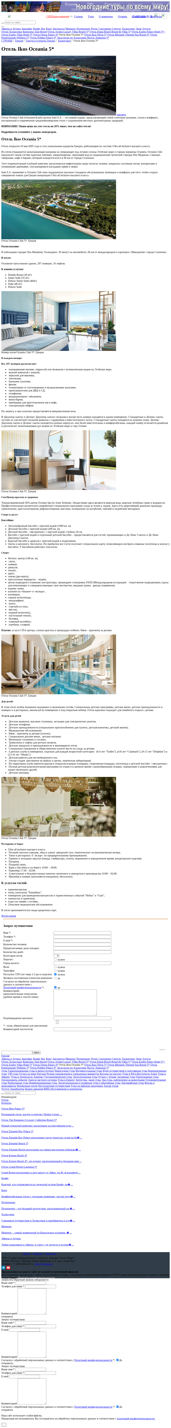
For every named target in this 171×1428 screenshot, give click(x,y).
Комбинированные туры (43, 1082)
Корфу (36, 28)
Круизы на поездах (111, 1073)
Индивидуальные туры (89, 1070)
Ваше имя (8, 1282)
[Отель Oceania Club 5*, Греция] (58, 238)
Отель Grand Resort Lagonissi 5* (19, 1166)
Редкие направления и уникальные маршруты (73, 1073)
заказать (121, 114)
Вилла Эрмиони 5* (98, 37)
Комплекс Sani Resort (35, 31)
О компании (106, 16)
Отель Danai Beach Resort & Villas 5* (110, 31)
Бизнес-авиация (34, 1088)
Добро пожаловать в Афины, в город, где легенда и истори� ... (37, 1244)
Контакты (156, 16)
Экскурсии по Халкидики (72, 37)
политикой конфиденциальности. (136, 1418)
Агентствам (139, 16)
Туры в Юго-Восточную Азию (139, 1073)
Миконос (70, 28)
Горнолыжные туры (147, 1076)
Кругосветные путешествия (54, 1085)
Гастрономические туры (58, 1076)
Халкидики (128, 28)
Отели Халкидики (11, 31)
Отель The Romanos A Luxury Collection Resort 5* (29, 1120)
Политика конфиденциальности (36, 1277)
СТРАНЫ (6, 40)
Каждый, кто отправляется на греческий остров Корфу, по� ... (37, 1184)
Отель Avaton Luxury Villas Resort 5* (68, 31)
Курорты (6, 1103)
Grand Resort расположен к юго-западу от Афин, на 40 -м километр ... (40, 1172)
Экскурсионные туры (85, 1076)
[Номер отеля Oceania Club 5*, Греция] (58, 350)
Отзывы (122, 16)
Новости (38, 1253)
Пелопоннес (83, 28)
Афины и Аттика (11, 28)
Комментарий (9, 1313)
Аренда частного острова (42, 1079)
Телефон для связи (12, 1286)
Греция (19, 40)
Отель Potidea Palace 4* (43, 37)
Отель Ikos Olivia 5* (95, 34)
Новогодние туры (65, 1070)
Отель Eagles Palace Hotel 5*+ (148, 31)
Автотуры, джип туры (88, 1079)
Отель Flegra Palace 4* (45, 34)
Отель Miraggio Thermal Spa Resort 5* (128, 34)
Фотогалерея (8, 915)
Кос (43, 28)
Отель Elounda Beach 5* (14, 1143)
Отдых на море (27, 1073)
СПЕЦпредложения (57, 16)
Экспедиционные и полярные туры (78, 1082)
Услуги (5, 1088)
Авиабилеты (17, 1088)
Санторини (105, 28)
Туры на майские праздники (87, 1085)
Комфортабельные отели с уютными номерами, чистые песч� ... (38, 1196)
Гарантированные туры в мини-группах (31, 1070)
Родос (94, 28)
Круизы (41, 1073)
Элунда (146, 28)
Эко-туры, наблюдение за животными (123, 1079)
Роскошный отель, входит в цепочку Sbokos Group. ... (31, 1114)
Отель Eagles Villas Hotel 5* (16, 34)
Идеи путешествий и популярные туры (125, 1070)
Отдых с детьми (107, 1076)
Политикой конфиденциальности (22, 987)
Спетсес (116, 28)
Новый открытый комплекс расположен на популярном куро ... (37, 1125)
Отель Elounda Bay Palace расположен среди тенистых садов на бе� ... (41, 1137)
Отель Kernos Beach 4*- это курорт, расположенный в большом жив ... (41, 1161)
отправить (7, 1409)
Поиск (26, 1253)
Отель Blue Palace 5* (13, 1108)
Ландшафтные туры (132, 1082)
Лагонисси (58, 28)
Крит (49, 28)
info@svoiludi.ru (43, 1264)
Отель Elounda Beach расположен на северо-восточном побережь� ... (41, 1149)
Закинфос (26, 28)
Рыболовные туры (18, 1082)
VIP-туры (13, 1073)
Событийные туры (110, 1082)
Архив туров (111, 1085)
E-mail (4, 1329)
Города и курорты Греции (40, 40)
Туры (91, 16)
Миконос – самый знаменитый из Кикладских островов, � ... (36, 1232)
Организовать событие (14, 1079)
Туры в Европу (66, 1079)
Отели (5, 1100)
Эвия (138, 28)
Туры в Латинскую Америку (27, 1076)
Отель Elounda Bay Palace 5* (17, 1131)
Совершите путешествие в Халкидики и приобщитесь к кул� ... (38, 1220)
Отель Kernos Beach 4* (14, 1155)
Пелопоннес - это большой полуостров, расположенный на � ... (38, 1208)
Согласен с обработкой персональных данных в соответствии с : (58, 1360)
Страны (78, 16)
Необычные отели (27, 1085)
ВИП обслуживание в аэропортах (63, 1088)
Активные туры (126, 1076)
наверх (162, 1049)
